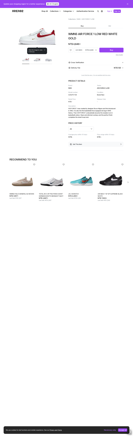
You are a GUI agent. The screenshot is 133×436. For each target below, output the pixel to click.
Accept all (122, 430)
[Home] (17, 11)
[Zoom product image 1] (37, 34)
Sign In (109, 11)
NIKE (78, 19)
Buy (82, 26)
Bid (109, 26)
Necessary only (110, 430)
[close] (127, 4)
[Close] (44, 50)
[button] (101, 11)
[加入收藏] (70, 50)
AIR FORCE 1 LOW (88, 19)
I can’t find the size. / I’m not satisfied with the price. (96, 75)
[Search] (98, 11)
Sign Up (117, 11)
